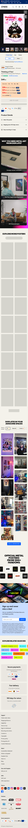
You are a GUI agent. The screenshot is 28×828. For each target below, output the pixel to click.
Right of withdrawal (6, 728)
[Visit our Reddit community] (2, 788)
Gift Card (3, 778)
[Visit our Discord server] (21, 788)
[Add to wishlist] (25, 12)
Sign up (22, 619)
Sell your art (4, 771)
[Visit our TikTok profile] (5, 788)
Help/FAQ (3, 723)
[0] (16, 7)
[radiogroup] (14, 55)
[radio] (9, 55)
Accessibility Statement (6, 751)
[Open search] (13, 6)
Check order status (5, 718)
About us (3, 758)
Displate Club (4, 756)
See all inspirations (14, 543)
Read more (24, 73)
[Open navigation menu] (25, 6)
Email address (5, 616)
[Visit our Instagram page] (12, 788)
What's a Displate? (5, 753)
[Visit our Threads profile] (24, 788)
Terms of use (4, 725)
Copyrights (4, 736)
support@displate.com (18, 632)
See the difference (18, 61)
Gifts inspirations (5, 781)
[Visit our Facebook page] (2, 791)
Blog (2, 761)
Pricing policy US (5, 741)
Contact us (3, 733)
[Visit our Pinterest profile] (18, 788)
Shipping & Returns (5, 720)
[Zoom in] (25, 16)
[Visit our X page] (15, 788)
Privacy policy (4, 625)
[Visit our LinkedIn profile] (8, 788)
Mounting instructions (6, 731)
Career (3, 764)
